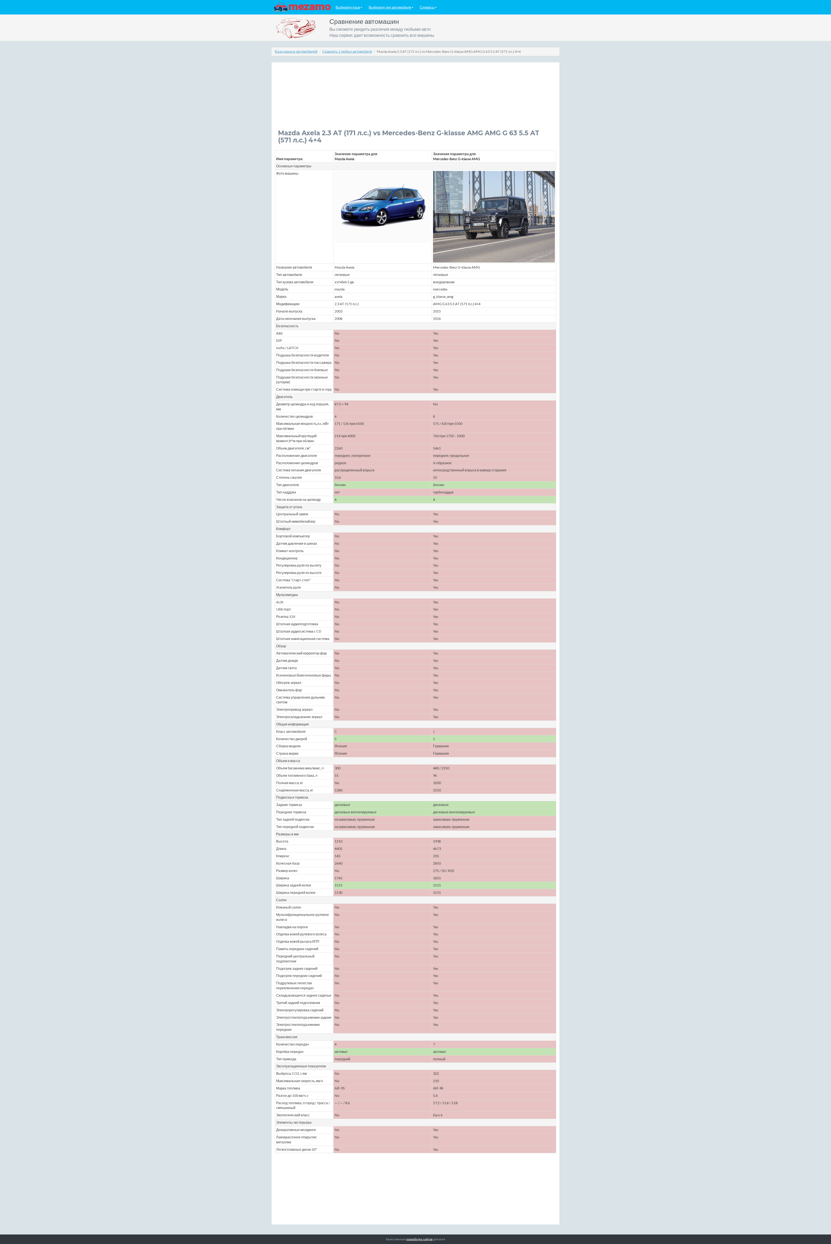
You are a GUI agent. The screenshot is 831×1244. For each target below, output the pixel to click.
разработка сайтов (419, 1239)
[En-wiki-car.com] (302, 7)
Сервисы (427, 7)
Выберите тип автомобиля (390, 7)
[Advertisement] (408, 99)
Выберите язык (348, 7)
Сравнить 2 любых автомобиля (347, 51)
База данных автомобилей (296, 51)
